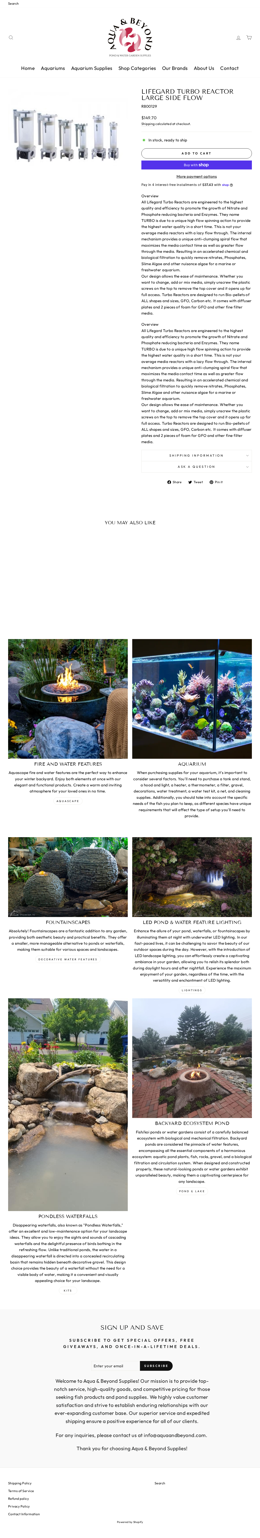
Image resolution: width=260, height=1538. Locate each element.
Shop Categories (137, 68)
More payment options (197, 176)
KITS (68, 1290)
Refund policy (18, 1499)
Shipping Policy (19, 1483)
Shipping (148, 124)
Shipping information (196, 455)
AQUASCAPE (67, 801)
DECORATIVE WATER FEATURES (68, 959)
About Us (204, 68)
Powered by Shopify (130, 1522)
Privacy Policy (19, 1506)
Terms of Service (21, 1491)
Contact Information (24, 1514)
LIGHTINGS (192, 990)
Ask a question (197, 467)
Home (28, 68)
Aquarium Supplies (91, 68)
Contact (229, 68)
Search (13, 3)
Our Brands (175, 68)
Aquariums (53, 68)
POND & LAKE (192, 1191)
